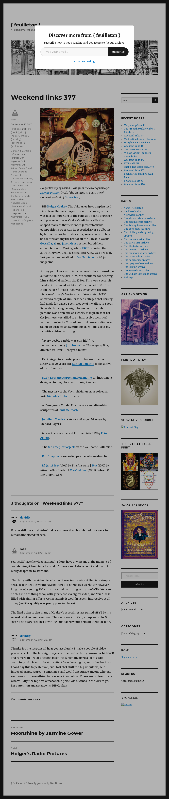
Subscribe (118, 51)
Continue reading (84, 61)
